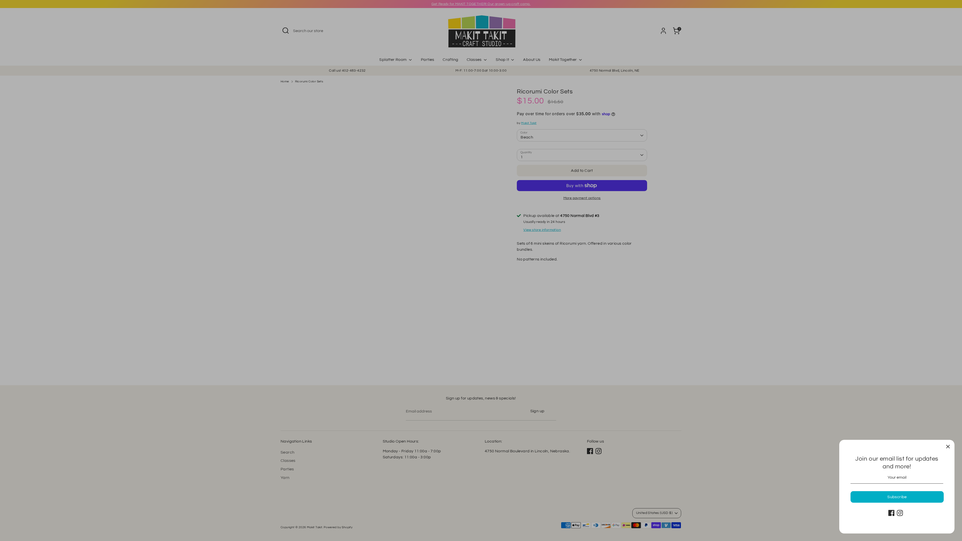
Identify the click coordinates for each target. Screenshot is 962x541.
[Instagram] (900, 513)
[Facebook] (891, 513)
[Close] (947, 446)
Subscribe (897, 497)
